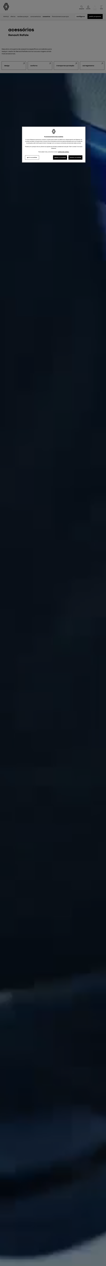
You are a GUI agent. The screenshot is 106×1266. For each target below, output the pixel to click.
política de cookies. (63, 152)
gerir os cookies (32, 157)
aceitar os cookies (75, 157)
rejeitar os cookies (60, 157)
